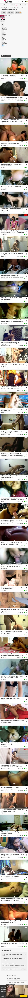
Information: (11, 975)
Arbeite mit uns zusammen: (16, 982)
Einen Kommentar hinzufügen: (9, 963)
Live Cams (4, 5)
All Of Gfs (4, 78)
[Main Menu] (2, 1)
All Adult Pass (5, 724)
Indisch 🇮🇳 (18, 12)
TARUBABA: (5, 958)
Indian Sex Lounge (6, 367)
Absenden (23, 969)
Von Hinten (10, 12)
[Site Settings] (25, 1)
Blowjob (3, 12)
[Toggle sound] (7, 986)
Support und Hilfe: (13, 979)
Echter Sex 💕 (14, 5)
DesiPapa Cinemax (6, 434)
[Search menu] (18, 1)
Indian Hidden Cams (6, 345)
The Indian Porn (5, 123)
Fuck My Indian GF (5, 456)
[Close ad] (26, 986)
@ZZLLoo (4, 45)
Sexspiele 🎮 (23, 5)
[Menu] (22, 1)
